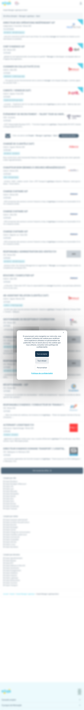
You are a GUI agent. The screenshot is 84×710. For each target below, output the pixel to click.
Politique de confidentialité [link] (42, 373)
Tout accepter (42, 354)
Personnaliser (42, 368)
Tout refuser (42, 361)
